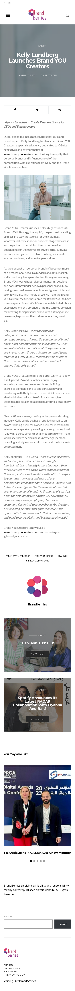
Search (8, 916)
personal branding (38, 560)
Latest (42, 46)
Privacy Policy (14, 974)
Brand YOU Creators (18, 556)
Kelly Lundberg (45, 556)
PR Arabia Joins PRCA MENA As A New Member (37, 853)
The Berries (12, 968)
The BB (8, 965)
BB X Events (12, 971)
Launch (63, 556)
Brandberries (37, 604)
